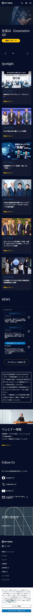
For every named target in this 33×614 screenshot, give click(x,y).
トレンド (4, 560)
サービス (4, 556)
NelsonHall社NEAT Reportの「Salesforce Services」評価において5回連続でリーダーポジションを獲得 (15, 351)
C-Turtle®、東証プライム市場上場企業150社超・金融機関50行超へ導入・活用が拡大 (15, 320)
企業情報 (4, 564)
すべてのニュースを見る (15, 362)
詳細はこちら (9, 41)
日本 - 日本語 (7, 546)
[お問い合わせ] (26, 3)
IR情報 (3, 571)
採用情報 (4, 567)
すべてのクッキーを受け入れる (16, 611)
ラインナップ (5, 580)
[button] (5, 53)
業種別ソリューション (8, 552)
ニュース (4, 575)
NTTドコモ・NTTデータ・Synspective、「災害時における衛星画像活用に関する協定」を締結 (15, 335)
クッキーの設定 (16, 606)
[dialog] (16, 600)
